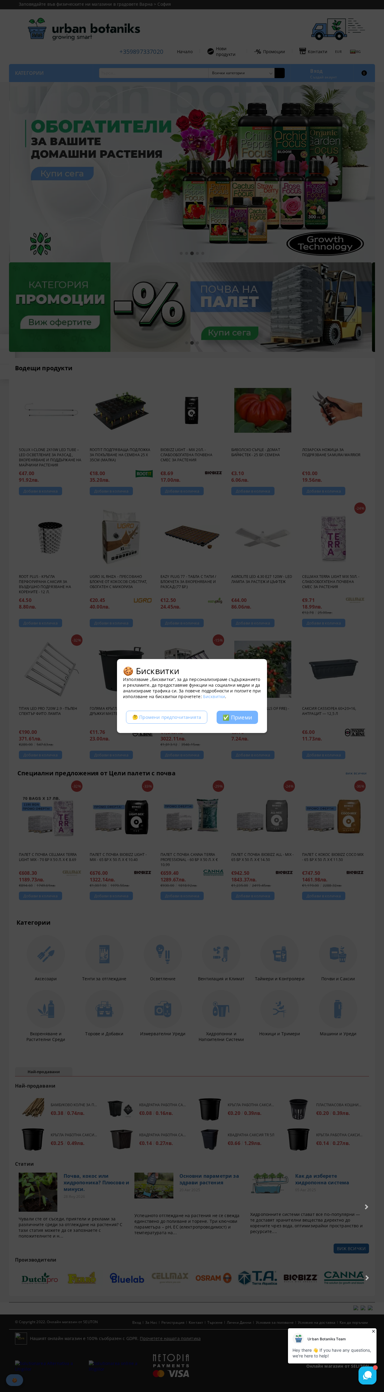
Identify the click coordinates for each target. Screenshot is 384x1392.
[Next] (365, 1206)
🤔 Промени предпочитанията (166, 717)
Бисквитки (214, 696)
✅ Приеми (237, 717)
